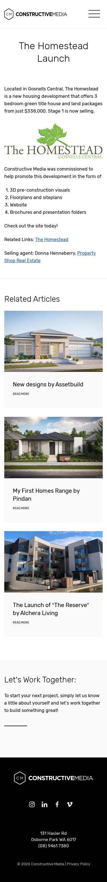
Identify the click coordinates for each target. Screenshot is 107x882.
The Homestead (51, 239)
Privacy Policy (78, 864)
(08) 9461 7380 (53, 845)
